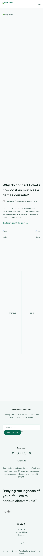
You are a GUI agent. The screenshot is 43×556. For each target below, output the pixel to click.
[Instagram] (30, 453)
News (35, 201)
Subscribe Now (13, 432)
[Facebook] (13, 453)
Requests (21, 535)
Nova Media (35, 551)
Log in (21, 542)
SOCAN (21, 477)
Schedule (21, 529)
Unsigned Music (21, 532)
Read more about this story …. (15, 223)
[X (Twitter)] (19, 453)
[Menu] (39, 4)
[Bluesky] (24, 453)
